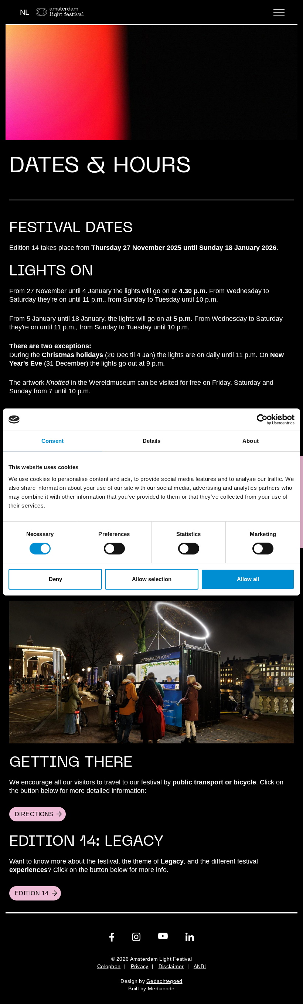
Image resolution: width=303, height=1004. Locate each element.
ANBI (200, 966)
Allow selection (151, 579)
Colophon (108, 966)
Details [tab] (152, 441)
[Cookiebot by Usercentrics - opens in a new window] (262, 419)
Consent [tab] (52, 441)
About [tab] (250, 441)
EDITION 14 (32, 893)
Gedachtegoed (164, 981)
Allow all (248, 579)
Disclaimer (171, 966)
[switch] (114, 548)
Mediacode (161, 988)
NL (24, 12)
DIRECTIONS (34, 814)
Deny (55, 579)
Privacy (140, 966)
